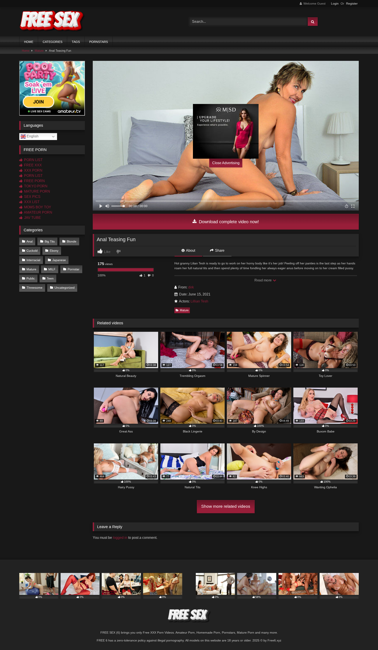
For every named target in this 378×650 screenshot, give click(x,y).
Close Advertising (226, 163)
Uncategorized (64, 287)
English (32, 136)
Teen (50, 278)
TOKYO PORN (35, 186)
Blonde (71, 241)
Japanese (59, 260)
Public (30, 278)
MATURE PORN (36, 191)
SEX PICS (31, 197)
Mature (39, 50)
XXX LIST (31, 202)
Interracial (33, 260)
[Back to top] (364, 637)
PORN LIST (33, 160)
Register (352, 3)
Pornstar (73, 269)
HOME (28, 42)
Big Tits (50, 241)
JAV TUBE (32, 218)
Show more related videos (225, 506)
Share (219, 250)
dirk (191, 287)
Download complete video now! (228, 221)
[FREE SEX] (52, 22)
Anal (29, 241)
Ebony (54, 250)
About (190, 250)
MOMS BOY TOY (37, 207)
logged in (120, 537)
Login (335, 3)
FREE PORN (34, 181)
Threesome (34, 287)
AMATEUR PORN (37, 212)
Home (25, 50)
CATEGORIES (52, 42)
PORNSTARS (98, 42)
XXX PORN (32, 170)
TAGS (76, 42)
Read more (263, 280)
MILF (52, 269)
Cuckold (32, 250)
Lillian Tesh (199, 301)
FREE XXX (32, 165)
